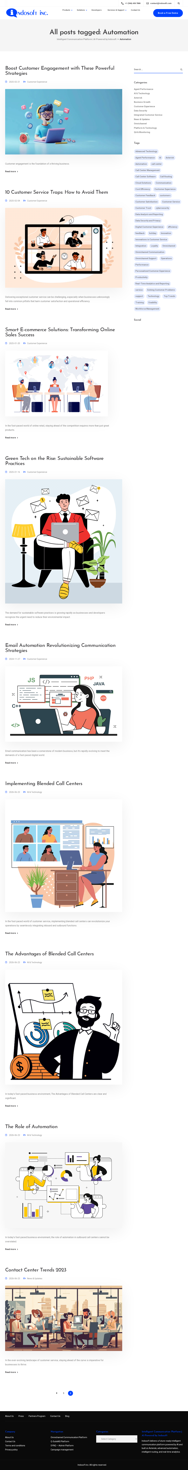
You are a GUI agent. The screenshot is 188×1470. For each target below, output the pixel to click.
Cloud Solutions (143, 183)
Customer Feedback (145, 195)
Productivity (141, 277)
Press (21, 1416)
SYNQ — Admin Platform (62, 1445)
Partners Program (37, 1416)
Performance (141, 265)
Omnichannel (140, 123)
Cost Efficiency (142, 189)
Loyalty (154, 246)
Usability (152, 302)
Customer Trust (143, 208)
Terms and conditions (15, 1445)
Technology (153, 296)
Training (139, 302)
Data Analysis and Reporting (149, 214)
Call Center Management (147, 170)
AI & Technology (34, 792)
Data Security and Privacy (147, 220)
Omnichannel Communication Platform (69, 1437)
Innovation (166, 233)
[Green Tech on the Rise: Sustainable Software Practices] (63, 545)
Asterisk (138, 98)
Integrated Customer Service (148, 115)
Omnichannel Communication (149, 252)
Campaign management (62, 1449)
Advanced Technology (146, 151)
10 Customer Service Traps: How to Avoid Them (56, 192)
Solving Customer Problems (161, 290)
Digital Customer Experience (149, 227)
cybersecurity (162, 208)
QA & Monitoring (142, 132)
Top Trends (169, 296)
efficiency (172, 227)
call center (156, 164)
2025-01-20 (14, 343)
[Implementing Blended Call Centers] (63, 859)
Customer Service (171, 202)
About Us (9, 1416)
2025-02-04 (14, 201)
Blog (67, 1416)
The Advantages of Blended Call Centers (49, 954)
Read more (10, 171)
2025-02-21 (14, 82)
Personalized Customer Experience (152, 271)
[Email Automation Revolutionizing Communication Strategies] (63, 707)
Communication (163, 183)
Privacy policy (11, 1449)
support (139, 296)
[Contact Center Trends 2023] (63, 1322)
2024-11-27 (14, 659)
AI (160, 158)
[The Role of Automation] (63, 1188)
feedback (140, 233)
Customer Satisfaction (146, 202)
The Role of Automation (31, 1126)
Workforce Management (147, 309)
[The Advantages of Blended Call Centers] (63, 1030)
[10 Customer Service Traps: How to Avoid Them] (63, 251)
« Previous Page (56, 1393)
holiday (152, 233)
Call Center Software (145, 176)
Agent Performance (143, 89)
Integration (140, 246)
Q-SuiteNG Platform (60, 1441)
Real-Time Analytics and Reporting (152, 283)
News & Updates (34, 1278)
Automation (141, 164)
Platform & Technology (145, 128)
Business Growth (142, 102)
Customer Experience (37, 82)
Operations (166, 258)
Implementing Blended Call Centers (43, 783)
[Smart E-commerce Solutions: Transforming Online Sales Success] (56, 387)
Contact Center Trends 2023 (35, 1270)
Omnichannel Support (145, 258)
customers (165, 195)
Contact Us (55, 1416)
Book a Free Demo (168, 13)
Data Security (140, 111)
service (139, 290)
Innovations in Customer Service (151, 239)
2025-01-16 (14, 472)
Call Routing (166, 176)
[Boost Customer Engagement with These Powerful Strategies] (63, 125)
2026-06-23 (14, 792)
